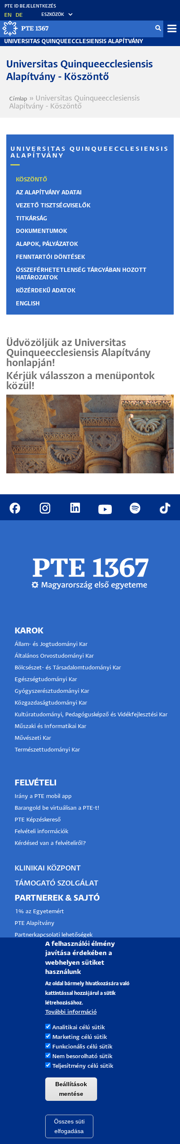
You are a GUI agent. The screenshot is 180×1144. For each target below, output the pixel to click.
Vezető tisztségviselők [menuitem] (53, 206)
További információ (71, 1012)
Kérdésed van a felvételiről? (50, 843)
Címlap (18, 99)
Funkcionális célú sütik (82, 1047)
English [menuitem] (28, 304)
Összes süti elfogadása (69, 1126)
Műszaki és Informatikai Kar (50, 726)
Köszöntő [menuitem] (31, 180)
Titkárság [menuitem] (31, 219)
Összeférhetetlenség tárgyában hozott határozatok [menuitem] (81, 274)
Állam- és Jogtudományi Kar (51, 644)
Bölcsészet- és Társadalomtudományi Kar (68, 668)
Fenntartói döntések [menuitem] (50, 257)
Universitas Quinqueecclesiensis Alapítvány (73, 41)
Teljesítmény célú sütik (82, 1066)
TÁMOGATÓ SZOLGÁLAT (56, 883)
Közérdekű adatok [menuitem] (45, 291)
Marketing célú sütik (79, 1037)
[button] (53, 14)
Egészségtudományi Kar (46, 679)
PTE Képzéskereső (38, 820)
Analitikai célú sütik (78, 1027)
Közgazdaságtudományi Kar (51, 703)
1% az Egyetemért (39, 911)
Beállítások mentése (71, 1089)
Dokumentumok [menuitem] (41, 231)
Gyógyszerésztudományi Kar (52, 691)
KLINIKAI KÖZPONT (48, 868)
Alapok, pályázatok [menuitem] (47, 244)
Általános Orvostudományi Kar (54, 656)
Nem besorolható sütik (82, 1056)
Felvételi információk (41, 831)
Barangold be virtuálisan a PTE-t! (57, 808)
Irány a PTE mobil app (44, 796)
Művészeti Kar (33, 738)
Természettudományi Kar (48, 750)
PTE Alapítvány (34, 923)
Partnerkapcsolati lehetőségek (54, 935)
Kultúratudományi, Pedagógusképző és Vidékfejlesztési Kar (91, 715)
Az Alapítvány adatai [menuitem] (49, 193)
